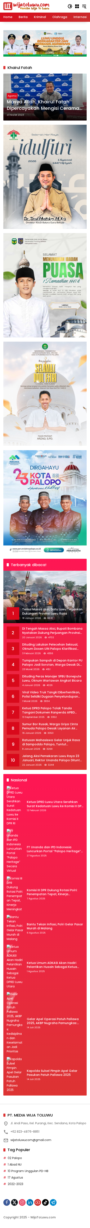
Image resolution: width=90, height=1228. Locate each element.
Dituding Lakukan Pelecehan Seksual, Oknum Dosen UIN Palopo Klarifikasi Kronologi (50, 647)
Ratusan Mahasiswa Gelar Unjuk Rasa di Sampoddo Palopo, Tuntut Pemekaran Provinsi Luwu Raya (51, 742)
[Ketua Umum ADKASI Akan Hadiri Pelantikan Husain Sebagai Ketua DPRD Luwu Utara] (15, 967)
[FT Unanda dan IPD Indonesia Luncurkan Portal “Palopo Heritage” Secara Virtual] (15, 851)
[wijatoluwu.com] (26, 6)
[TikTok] (45, 1202)
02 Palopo (15, 1158)
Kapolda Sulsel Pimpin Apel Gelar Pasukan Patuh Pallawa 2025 (52, 1073)
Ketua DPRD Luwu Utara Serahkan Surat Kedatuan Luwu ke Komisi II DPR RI (55, 804)
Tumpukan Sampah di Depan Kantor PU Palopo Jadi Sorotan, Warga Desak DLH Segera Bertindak (52, 663)
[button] (69, 6)
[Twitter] (14, 1202)
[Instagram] (22, 1202)
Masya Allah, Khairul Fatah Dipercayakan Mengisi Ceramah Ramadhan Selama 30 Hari (44, 105)
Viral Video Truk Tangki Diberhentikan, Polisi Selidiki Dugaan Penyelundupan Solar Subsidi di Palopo (51, 694)
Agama (12, 95)
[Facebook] (6, 1202)
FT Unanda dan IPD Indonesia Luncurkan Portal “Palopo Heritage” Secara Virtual (54, 849)
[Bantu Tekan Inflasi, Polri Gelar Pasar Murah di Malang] (15, 928)
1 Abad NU (15, 1164)
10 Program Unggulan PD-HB (28, 1171)
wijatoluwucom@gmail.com (30, 1140)
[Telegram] (53, 1202)
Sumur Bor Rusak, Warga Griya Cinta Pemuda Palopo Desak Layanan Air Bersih (50, 726)
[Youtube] (37, 1202)
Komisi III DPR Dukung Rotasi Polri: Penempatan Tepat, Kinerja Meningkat (52, 892)
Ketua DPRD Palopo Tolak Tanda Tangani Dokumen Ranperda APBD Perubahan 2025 (48, 710)
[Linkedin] (30, 1202)
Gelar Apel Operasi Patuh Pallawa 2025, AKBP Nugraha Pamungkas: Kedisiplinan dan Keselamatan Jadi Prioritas (54, 1021)
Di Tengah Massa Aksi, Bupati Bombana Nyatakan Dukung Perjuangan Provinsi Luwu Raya (52, 631)
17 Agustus (15, 1177)
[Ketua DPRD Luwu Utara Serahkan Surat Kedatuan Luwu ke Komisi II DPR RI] (15, 806)
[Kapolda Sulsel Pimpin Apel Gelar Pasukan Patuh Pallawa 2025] (15, 1074)
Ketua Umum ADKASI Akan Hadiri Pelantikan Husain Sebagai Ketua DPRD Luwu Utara (52, 965)
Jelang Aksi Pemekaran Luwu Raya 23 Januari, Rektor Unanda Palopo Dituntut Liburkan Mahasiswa (52, 758)
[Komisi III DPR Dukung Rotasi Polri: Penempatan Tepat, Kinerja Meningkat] (15, 894)
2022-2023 (15, 1184)
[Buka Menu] (77, 6)
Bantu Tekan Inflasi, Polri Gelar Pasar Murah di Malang (55, 926)
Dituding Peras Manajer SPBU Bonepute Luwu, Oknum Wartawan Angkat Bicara (52, 678)
